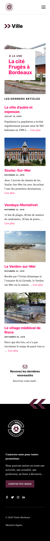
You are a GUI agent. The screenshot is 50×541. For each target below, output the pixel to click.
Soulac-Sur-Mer (17, 170)
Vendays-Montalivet (21, 205)
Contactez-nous (20, 483)
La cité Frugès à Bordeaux (20, 66)
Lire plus (35, 130)
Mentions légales (14, 525)
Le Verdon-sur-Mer (20, 266)
